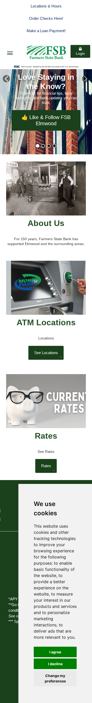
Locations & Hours (46, 6)
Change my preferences (55, 678)
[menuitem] (10, 53)
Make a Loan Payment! (46, 31)
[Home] (46, 51)
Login (80, 53)
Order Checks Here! (46, 18)
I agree (55, 652)
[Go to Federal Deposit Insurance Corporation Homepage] (46, 66)
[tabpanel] (46, 111)
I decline (55, 664)
